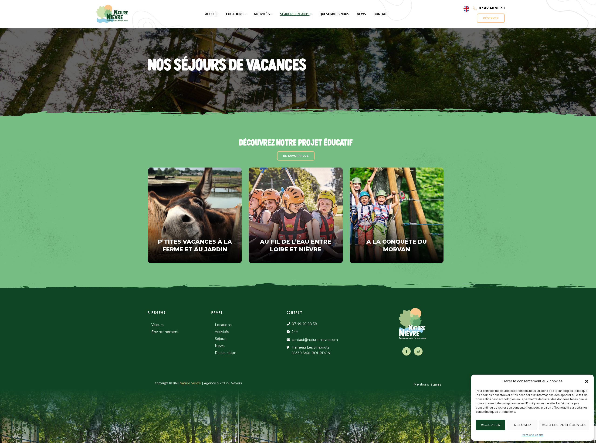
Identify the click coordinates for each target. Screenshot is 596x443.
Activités (222, 332)
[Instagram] (418, 351)
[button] (586, 381)
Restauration (225, 353)
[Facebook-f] (406, 351)
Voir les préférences (564, 425)
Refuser (522, 425)
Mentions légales (532, 434)
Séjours (221, 339)
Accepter (490, 425)
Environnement (165, 332)
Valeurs (157, 325)
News (219, 346)
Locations (223, 325)
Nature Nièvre (190, 383)
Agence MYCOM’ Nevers (223, 383)
